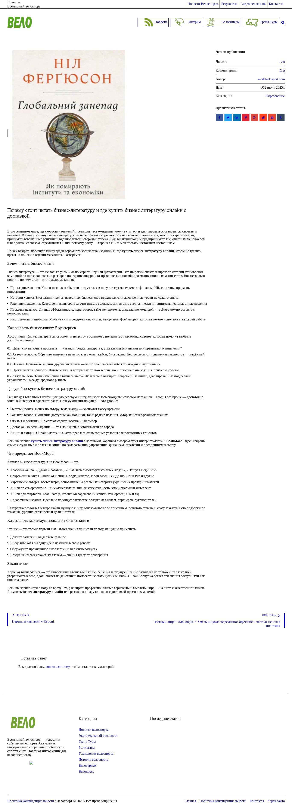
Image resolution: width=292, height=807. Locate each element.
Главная (190, 801)
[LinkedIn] (237, 117)
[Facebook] (219, 117)
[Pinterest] (245, 117)
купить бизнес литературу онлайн (57, 441)
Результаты (87, 747)
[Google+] (254, 117)
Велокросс (86, 771)
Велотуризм (87, 765)
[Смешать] (272, 117)
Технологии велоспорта (96, 753)
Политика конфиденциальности (222, 801)
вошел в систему (58, 666)
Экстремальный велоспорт (98, 735)
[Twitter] (228, 117)
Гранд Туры (87, 741)
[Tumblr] (281, 117)
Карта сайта (276, 801)
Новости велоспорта (94, 729)
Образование (275, 96)
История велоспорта (93, 759)
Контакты (257, 801)
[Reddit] (263, 117)
